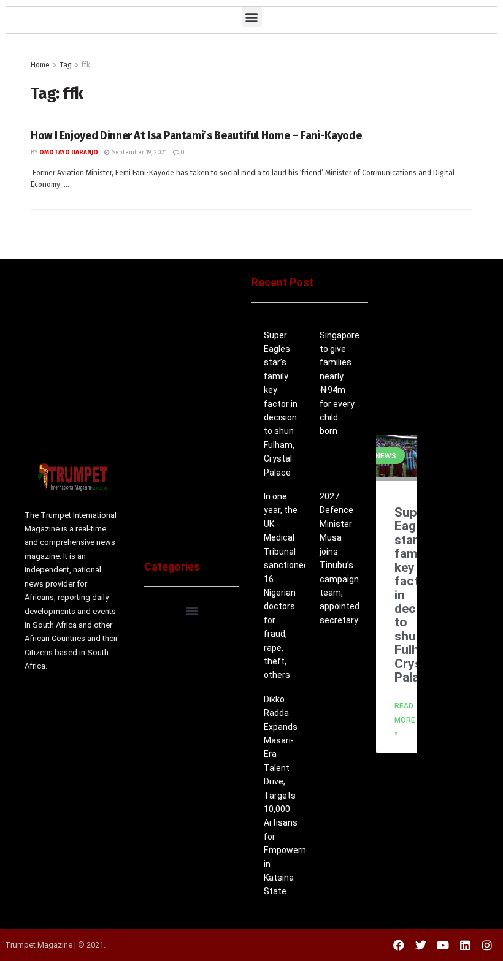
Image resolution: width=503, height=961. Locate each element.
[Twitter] (421, 945)
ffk (86, 65)
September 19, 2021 (138, 152)
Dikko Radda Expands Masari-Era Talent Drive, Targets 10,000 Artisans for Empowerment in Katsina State (293, 795)
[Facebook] (399, 945)
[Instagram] (487, 945)
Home (40, 65)
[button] (252, 17)
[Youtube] (443, 945)
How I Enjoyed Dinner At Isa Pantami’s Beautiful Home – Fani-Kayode (196, 135)
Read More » (404, 720)
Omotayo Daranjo (68, 152)
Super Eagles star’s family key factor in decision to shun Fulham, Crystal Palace (281, 403)
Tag (66, 65)
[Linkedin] (465, 945)
